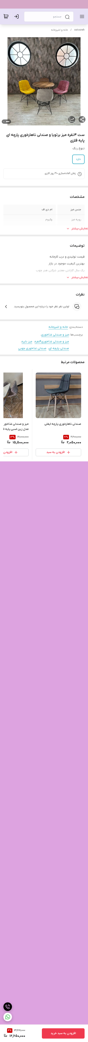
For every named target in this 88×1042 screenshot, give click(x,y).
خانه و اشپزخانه (59, 30)
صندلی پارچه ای (59, 348)
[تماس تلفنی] (7, 1006)
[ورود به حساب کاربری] (17, 16)
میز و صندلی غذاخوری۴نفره (52, 342)
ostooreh (79, 30)
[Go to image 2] (3, 121)
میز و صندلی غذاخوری (55, 335)
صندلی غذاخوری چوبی (32, 348)
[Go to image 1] (7, 121)
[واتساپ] (7, 1017)
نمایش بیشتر (79, 229)
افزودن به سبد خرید (63, 1033)
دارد (78, 159)
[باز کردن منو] (81, 16)
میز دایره (27, 342)
